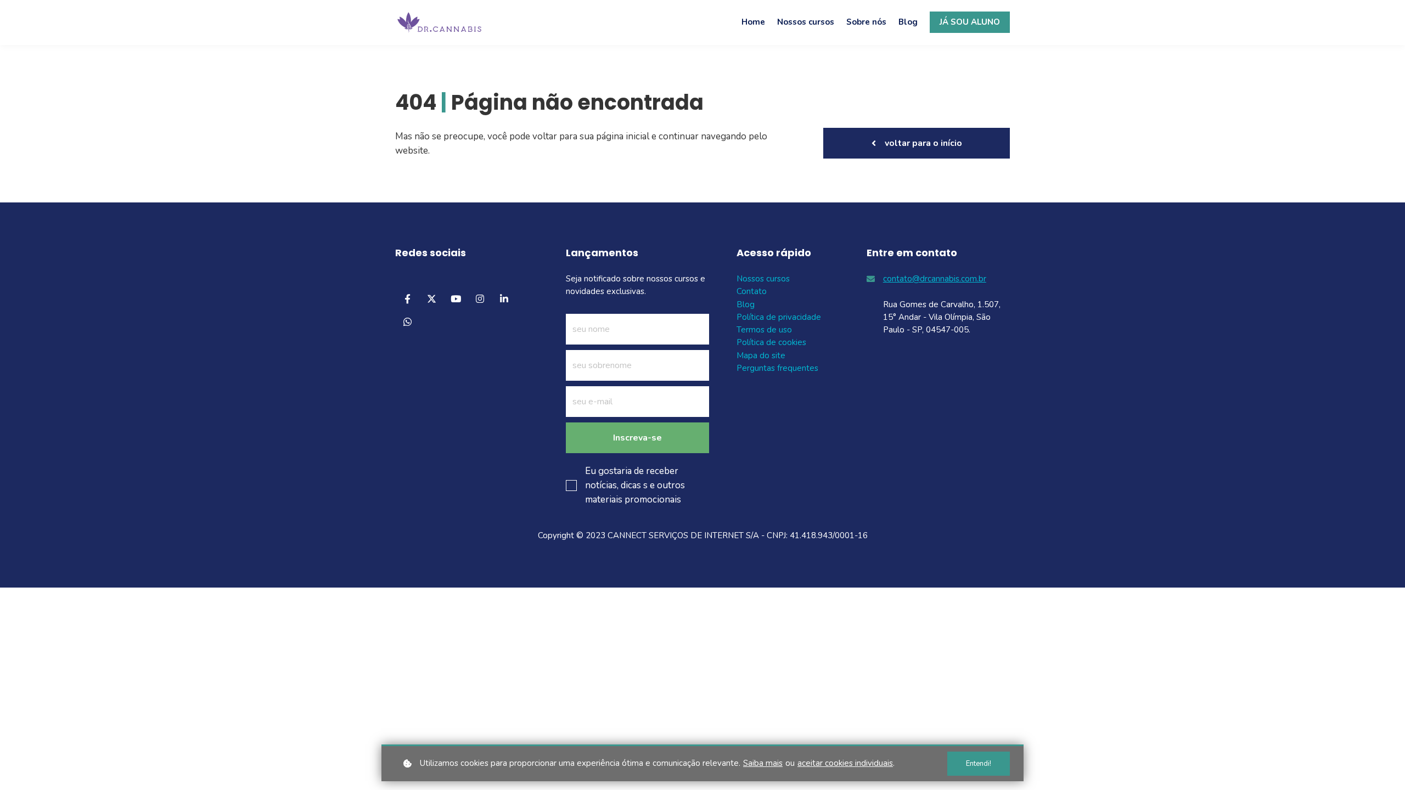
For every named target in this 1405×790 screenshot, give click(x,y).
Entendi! (978, 764)
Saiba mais (763, 763)
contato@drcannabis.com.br (934, 278)
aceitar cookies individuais (845, 763)
